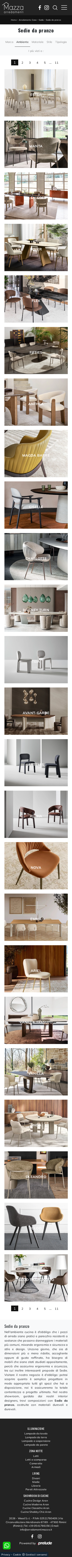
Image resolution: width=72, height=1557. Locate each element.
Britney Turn (36, 610)
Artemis (36, 765)
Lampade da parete (36, 1444)
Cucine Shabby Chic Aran (36, 1511)
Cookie (17, 1554)
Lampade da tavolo (35, 1433)
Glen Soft (36, 198)
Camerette (36, 1463)
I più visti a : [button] (36, 51)
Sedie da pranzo (53, 20)
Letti (36, 1455)
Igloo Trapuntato (36, 1280)
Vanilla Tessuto (35, 1022)
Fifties (36, 352)
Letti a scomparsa (35, 1459)
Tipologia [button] (61, 42)
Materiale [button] (38, 42)
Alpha (36, 816)
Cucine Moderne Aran (36, 1504)
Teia (36, 661)
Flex (36, 301)
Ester (36, 95)
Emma (35, 919)
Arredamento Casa (28, 20)
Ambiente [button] (22, 42)
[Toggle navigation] (64, 7)
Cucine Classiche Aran (36, 1508)
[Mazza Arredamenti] (12, 7)
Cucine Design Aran (36, 1500)
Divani (36, 1478)
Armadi (36, 1467)
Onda (36, 1125)
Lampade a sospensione (36, 1440)
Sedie (41, 20)
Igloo (36, 1228)
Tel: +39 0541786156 (37, 1525)
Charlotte (36, 558)
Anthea (36, 404)
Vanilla (36, 1074)
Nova (36, 868)
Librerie (36, 1485)
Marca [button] (9, 42)
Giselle (36, 507)
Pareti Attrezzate (36, 1489)
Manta (36, 146)
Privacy (5, 1554)
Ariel (36, 971)
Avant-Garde (36, 713)
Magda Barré (36, 455)
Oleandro (36, 1177)
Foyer (36, 249)
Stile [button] (49, 42)
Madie (36, 1481)
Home (14, 20)
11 (56, 62)
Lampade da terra (36, 1437)
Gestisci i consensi (36, 1554)
